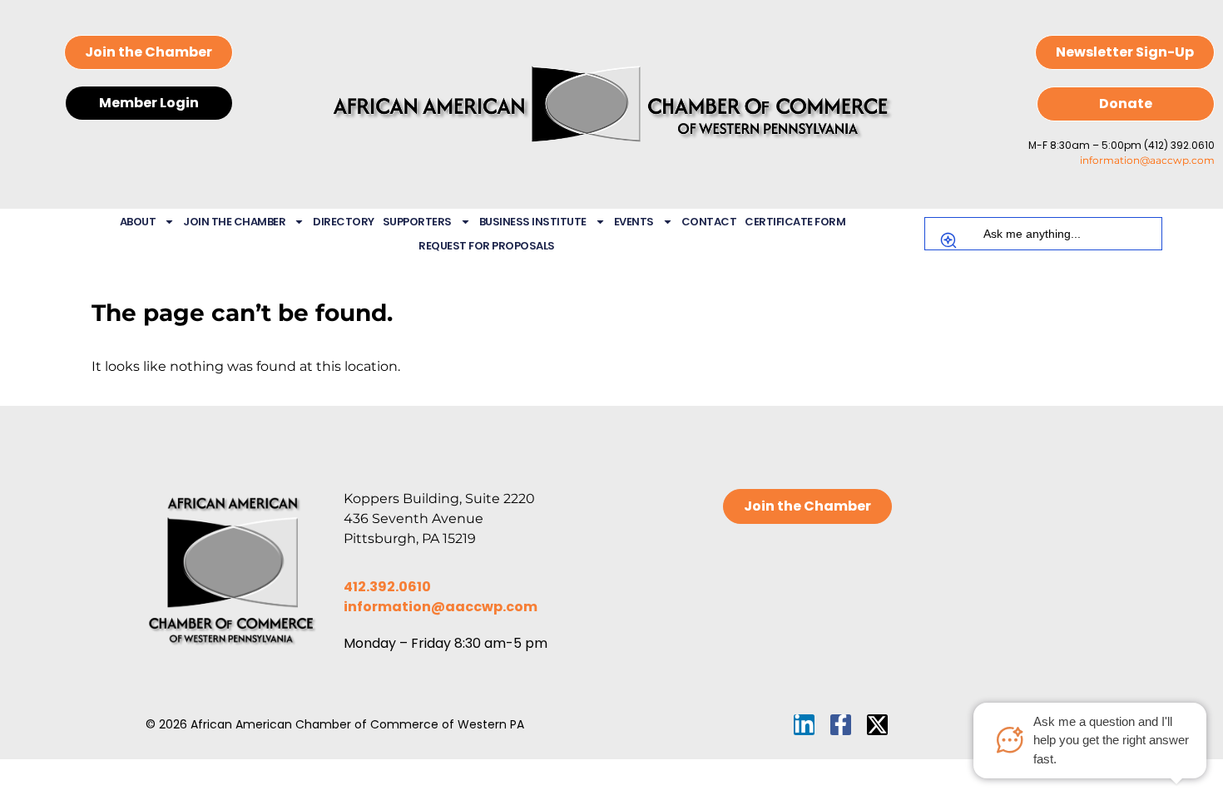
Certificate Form (795, 222)
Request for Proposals (486, 246)
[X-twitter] (877, 724)
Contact (709, 222)
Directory (343, 222)
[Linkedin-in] (804, 724)
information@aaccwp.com (1147, 160)
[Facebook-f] (840, 724)
